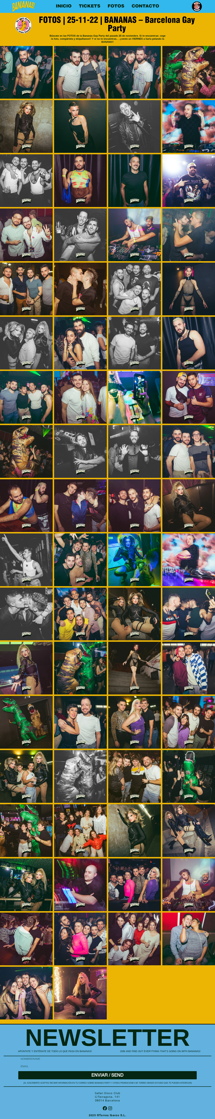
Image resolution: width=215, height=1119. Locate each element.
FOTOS (116, 6)
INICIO (64, 6)
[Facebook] (105, 1108)
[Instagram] (110, 1108)
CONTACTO (145, 6)
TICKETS (89, 6)
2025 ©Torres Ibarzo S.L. (107, 1115)
